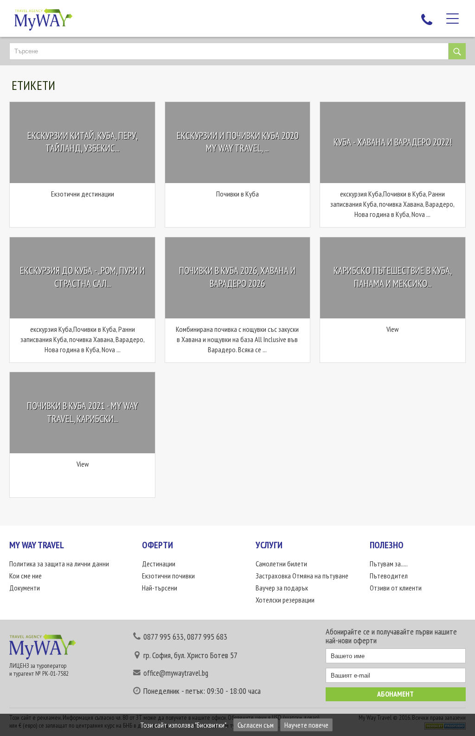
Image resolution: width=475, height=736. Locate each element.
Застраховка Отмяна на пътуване (302, 575)
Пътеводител (389, 575)
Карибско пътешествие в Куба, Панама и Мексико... (393, 277)
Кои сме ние (25, 575)
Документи (24, 587)
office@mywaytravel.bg (175, 673)
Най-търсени (159, 587)
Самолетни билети (281, 563)
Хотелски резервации (285, 599)
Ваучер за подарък (282, 587)
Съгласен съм (256, 725)
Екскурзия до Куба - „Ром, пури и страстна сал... (82, 277)
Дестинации (158, 563)
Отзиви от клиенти (396, 587)
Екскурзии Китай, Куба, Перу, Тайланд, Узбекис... (82, 142)
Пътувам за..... (389, 563)
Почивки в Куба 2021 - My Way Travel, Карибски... (82, 412)
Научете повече (306, 725)
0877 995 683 (207, 636)
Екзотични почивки (168, 575)
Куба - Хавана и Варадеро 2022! (393, 142)
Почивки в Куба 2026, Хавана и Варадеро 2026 (237, 277)
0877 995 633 (163, 636)
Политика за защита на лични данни (59, 563)
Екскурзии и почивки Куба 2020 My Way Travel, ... (237, 142)
